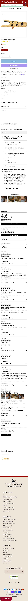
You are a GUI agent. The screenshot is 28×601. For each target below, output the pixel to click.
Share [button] (4, 111)
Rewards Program (8, 521)
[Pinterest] (18, 583)
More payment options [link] (14, 68)
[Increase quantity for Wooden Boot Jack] (9, 56)
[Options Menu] (24, 184)
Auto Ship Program (8, 507)
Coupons (5, 559)
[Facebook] (9, 583)
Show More (6, 434)
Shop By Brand (7, 561)
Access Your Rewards (9, 510)
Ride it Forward (7, 526)
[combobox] (14, 5)
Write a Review (14, 224)
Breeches (5, 550)
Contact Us (6, 505)
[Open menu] (2, 2)
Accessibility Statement (10, 540)
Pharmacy (6, 563)
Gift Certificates (7, 556)
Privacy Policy (7, 536)
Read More (20, 410)
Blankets (5, 552)
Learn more (19, 129)
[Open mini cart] (25, 2)
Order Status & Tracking (10, 497)
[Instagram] (12, 583)
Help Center (6, 512)
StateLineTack (11, 594)
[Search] (25, 5)
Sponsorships (7, 528)
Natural (4, 50)
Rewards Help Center (9, 524)
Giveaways (6, 532)
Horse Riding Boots (8, 548)
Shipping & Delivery (8, 499)
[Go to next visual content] (15, 204)
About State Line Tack (9, 519)
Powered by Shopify (18, 594)
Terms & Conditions (8, 538)
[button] (14, 103)
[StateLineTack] (11, 2)
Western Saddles (8, 554)
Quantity (3, 53)
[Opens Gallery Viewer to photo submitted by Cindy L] (4, 199)
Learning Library (7, 534)
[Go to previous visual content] (12, 204)
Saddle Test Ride (8, 530)
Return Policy (7, 501)
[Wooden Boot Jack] (5, 458)
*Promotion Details (8, 503)
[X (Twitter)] (15, 583)
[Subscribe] (22, 571)
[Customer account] (22, 2)
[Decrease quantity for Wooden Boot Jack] (2, 56)
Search (5, 495)
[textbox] (14, 126)
